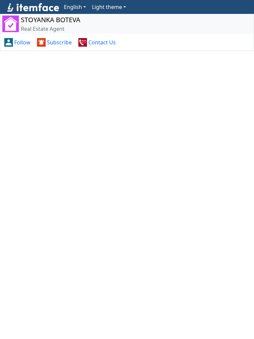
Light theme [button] (107, 7)
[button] (18, 42)
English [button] (73, 7)
